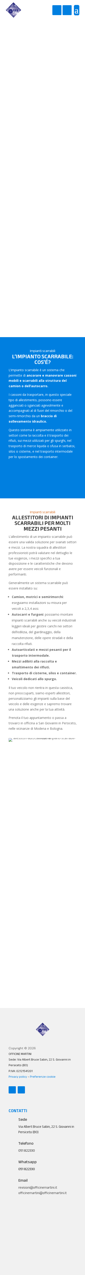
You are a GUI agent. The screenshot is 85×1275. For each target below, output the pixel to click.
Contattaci (42, 246)
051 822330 (26, 1169)
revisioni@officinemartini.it (37, 1187)
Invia (43, 993)
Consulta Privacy (21, 966)
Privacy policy (18, 1077)
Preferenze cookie (43, 1077)
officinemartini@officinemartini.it (42, 1193)
